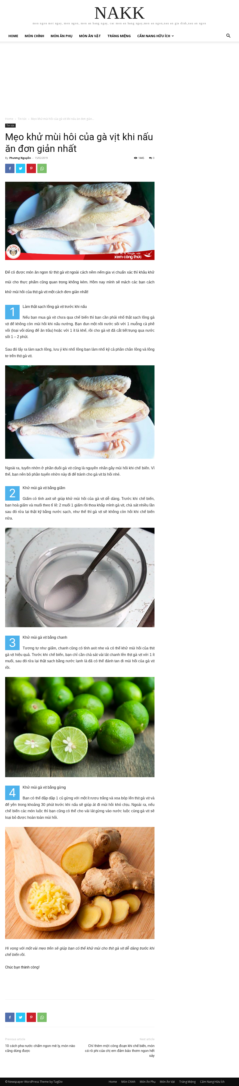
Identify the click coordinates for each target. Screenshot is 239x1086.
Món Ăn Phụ (62, 36)
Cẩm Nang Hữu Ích (153, 36)
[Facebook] (9, 168)
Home (13, 36)
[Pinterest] (31, 168)
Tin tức (22, 119)
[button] (228, 36)
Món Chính (34, 36)
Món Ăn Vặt (90, 36)
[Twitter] (20, 168)
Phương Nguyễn (20, 158)
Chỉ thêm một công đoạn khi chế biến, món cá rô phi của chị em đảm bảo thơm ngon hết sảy (120, 1051)
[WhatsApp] (42, 168)
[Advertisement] (119, 81)
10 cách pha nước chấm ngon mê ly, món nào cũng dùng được (40, 1048)
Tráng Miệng (119, 36)
